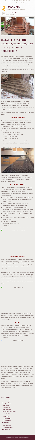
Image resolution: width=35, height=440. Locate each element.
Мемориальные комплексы (9, 411)
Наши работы (6, 413)
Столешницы (7, 420)
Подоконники (6, 418)
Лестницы (6, 416)
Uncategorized (6, 401)
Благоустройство (6, 403)
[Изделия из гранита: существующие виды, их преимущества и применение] (17, 26)
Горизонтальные (6, 409)
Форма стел (5, 422)
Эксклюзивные (6, 429)
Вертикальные (6, 407)
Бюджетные (5, 405)
